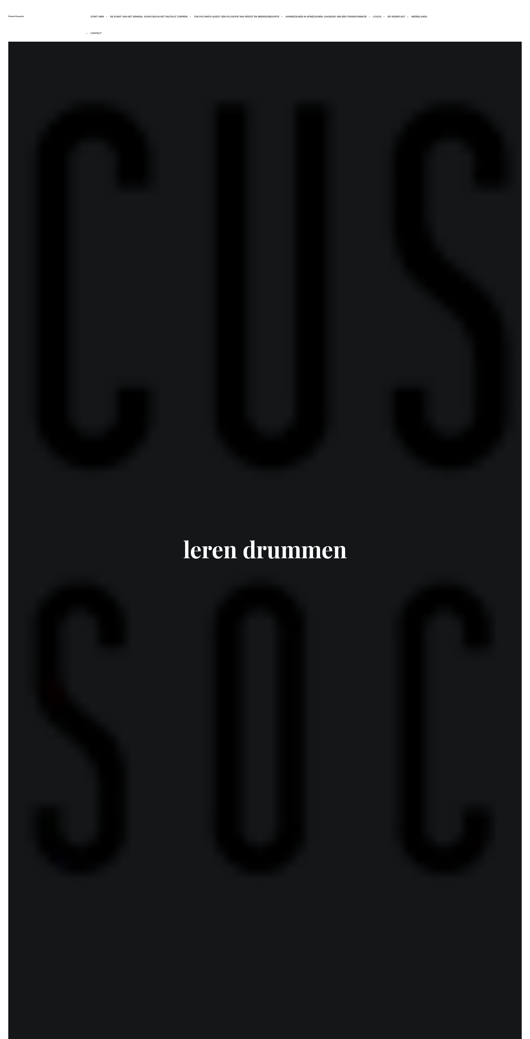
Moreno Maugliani (16, 16)
